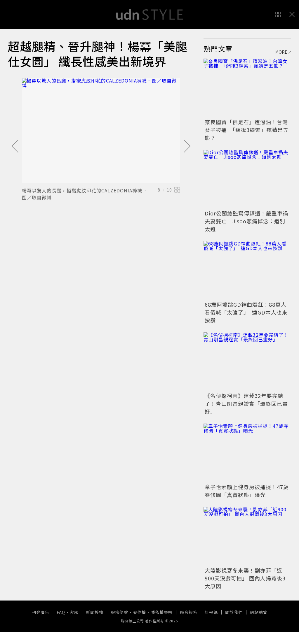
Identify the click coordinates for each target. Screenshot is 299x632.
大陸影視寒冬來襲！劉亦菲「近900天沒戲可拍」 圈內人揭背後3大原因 (245, 578)
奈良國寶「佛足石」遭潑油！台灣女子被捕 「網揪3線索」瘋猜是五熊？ (246, 129)
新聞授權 (94, 612)
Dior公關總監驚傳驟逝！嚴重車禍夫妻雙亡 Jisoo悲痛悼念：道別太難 (246, 221)
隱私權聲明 (162, 612)
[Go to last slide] (15, 147)
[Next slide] (187, 147)
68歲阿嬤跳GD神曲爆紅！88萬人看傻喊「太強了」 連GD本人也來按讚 (246, 312)
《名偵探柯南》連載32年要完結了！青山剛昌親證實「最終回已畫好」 (246, 403)
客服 (74, 612)
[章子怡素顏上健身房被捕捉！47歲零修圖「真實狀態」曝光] (247, 453)
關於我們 (234, 612)
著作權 (139, 612)
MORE (281, 52)
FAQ (61, 612)
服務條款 (119, 612)
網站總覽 (258, 612)
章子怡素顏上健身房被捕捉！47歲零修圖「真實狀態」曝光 (247, 490)
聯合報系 (188, 612)
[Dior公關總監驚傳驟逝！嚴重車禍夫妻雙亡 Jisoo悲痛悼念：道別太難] (247, 179)
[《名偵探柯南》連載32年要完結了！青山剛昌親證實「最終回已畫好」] (247, 361)
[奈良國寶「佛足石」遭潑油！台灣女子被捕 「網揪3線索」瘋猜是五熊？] (247, 88)
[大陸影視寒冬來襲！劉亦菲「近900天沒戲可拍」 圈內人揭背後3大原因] (247, 536)
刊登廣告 (40, 612)
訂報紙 (211, 612)
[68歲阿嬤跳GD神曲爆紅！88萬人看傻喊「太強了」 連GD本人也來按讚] (247, 270)
